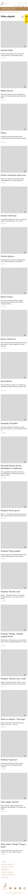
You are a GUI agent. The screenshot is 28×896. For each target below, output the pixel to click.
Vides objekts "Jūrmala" (10, 802)
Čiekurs (3, 133)
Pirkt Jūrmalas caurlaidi (9, 8)
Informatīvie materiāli (7, 867)
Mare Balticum (6, 381)
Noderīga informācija (7, 864)
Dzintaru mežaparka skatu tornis (13, 175)
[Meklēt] (18, 3)
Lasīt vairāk (3, 57)
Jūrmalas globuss (7, 256)
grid (22, 16)
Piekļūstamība (5, 869)
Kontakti (3, 861)
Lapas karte (4, 877)
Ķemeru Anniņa (7, 297)
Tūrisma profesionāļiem (7, 875)
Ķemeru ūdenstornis (8, 339)
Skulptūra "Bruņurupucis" (10, 511)
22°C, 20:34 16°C (21, 6)
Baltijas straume (7, 91)
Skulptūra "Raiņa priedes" (11, 551)
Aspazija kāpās (7, 50)
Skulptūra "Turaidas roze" (10, 592)
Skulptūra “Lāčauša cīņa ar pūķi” (13, 679)
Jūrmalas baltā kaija (9, 216)
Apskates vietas (10, 12)
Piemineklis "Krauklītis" (9, 424)
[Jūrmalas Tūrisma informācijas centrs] (4, 3)
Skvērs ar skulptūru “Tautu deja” (13, 719)
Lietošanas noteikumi (7, 872)
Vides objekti (16, 12)
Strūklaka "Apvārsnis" (9, 760)
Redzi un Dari (3, 12)
